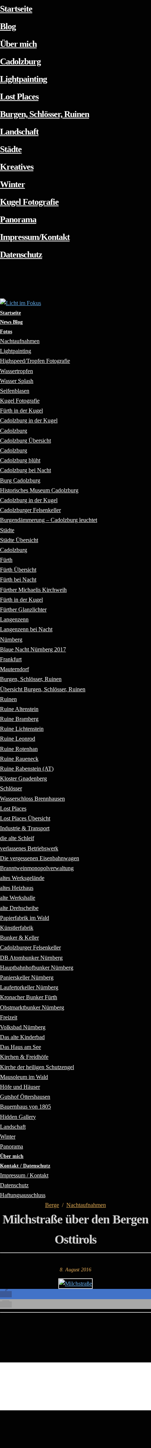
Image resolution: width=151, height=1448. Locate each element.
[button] (6, 1294)
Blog (8, 26)
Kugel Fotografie (29, 202)
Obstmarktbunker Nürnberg (32, 1007)
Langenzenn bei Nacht (26, 629)
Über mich (18, 44)
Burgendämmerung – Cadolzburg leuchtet (48, 520)
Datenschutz (21, 254)
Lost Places (19, 96)
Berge (52, 1205)
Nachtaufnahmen (86, 1205)
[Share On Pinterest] (1, 1434)
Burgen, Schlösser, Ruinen (44, 114)
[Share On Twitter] (1, 1424)
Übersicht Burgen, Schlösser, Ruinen (42, 689)
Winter (12, 184)
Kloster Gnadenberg (23, 778)
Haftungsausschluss (22, 1195)
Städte (11, 149)
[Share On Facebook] (1, 1415)
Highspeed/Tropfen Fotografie (35, 361)
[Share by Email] (1, 1443)
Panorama (18, 219)
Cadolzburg (20, 61)
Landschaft (19, 131)
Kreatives (16, 167)
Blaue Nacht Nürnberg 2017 (33, 649)
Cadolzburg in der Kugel (29, 420)
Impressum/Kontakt (35, 237)
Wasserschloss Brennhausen (32, 799)
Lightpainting (23, 79)
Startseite (16, 9)
